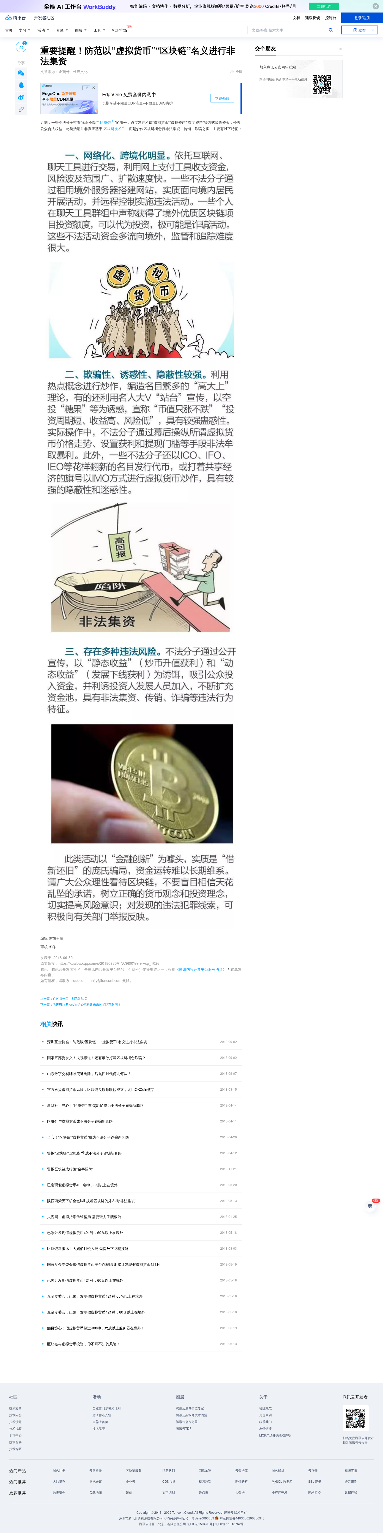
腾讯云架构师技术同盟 (191, 1415)
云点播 (203, 1492)
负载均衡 (95, 1492)
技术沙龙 (15, 1421)
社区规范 (265, 1408)
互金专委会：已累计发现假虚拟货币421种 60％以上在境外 (95, 1296)
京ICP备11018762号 (229, 1524)
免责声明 (265, 1415)
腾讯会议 (95, 1481)
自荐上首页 (100, 1421)
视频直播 (351, 1470)
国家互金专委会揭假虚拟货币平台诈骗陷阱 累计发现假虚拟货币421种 (103, 1264)
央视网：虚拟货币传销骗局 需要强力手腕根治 (84, 1216)
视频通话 (205, 1481)
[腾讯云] (15, 17)
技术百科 (15, 1442)
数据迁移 (351, 1492)
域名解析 (278, 1470)
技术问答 (15, 1415)
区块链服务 (133, 1470)
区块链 (105, 122)
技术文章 (15, 1408)
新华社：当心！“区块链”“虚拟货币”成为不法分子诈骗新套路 (95, 1105)
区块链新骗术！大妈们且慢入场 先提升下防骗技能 (87, 1248)
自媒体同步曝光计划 (106, 1408)
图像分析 (241, 1481)
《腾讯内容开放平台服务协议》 (200, 969)
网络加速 (205, 1470)
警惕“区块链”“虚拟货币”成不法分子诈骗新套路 (84, 1153)
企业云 (130, 1481)
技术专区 (15, 1448)
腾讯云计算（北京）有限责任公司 (162, 1524)
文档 (296, 17)
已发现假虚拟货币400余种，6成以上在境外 (82, 1184)
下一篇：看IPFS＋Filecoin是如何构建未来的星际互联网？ (80, 1004)
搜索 (331, 30)
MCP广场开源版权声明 (275, 1435)
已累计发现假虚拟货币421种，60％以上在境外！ (87, 1280)
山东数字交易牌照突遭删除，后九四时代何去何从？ (89, 1073)
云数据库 (241, 1470)
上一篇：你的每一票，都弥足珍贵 (63, 998)
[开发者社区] (44, 18)
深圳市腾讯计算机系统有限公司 (141, 1518)
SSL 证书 (314, 1481)
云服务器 (95, 1470)
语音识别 (351, 1481)
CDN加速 (169, 1481)
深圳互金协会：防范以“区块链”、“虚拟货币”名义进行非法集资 (97, 1041)
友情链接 (265, 1428)
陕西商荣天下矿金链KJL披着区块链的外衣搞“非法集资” (91, 1200)
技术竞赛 (98, 1428)
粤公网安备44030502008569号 (242, 1518)
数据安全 (59, 1492)
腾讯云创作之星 (187, 1421)
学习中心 (15, 1435)
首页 (9, 30)
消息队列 (168, 1470)
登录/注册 (362, 17)
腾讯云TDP (183, 1428)
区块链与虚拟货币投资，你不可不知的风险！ (83, 1343)
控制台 (330, 17)
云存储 (313, 1470)
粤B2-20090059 (203, 1518)
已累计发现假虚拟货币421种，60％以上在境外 (85, 1232)
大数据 (240, 1492)
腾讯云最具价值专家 (190, 1408)
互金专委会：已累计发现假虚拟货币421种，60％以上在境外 (96, 1312)
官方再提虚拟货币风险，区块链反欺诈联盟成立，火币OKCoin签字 (101, 1089)
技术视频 (15, 1428)
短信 (129, 1492)
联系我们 (265, 1421)
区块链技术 (112, 128)
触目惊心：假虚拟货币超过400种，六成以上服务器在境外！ (96, 1327)
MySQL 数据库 (282, 1481)
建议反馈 (312, 17)
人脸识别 (59, 1481)
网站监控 (314, 1492)
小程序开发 (279, 1492)
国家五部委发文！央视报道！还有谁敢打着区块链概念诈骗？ (96, 1057)
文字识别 (168, 1492)
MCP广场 (119, 30)
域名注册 (59, 1470)
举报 (239, 71)
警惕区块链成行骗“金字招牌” (70, 1168)
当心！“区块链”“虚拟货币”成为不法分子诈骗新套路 (88, 1137)
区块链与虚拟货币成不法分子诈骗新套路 (80, 1121)
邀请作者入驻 (101, 1415)
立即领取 (222, 98)
